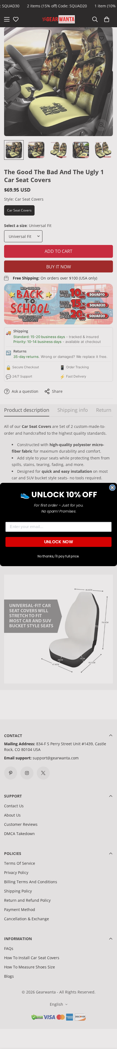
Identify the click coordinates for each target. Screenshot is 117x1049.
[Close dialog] (112, 487)
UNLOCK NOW (58, 542)
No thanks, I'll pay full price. (58, 556)
